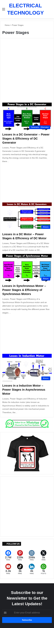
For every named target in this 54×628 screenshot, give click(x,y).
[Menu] (3, 10)
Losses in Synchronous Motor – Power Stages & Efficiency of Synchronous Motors (24, 290)
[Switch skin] (47, 10)
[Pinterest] (20, 555)
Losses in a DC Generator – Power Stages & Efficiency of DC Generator (26, 138)
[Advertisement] (27, 72)
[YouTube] (8, 569)
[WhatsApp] (43, 569)
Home (7, 25)
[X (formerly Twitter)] (43, 555)
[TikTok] (20, 569)
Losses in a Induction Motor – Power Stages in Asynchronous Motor (23, 389)
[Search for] (52, 10)
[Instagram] (32, 555)
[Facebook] (8, 555)
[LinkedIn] (32, 569)
